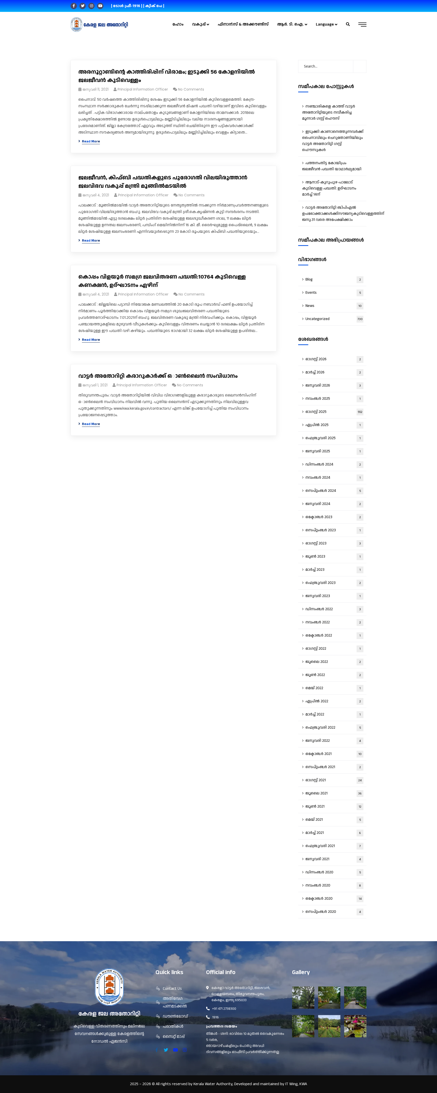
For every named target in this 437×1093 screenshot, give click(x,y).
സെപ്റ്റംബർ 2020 (333, 911)
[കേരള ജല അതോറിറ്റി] (99, 24)
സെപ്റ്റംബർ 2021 (333, 767)
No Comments (191, 89)
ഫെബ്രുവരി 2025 (333, 438)
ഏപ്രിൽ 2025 (333, 425)
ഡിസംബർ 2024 (333, 464)
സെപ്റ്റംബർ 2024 (333, 490)
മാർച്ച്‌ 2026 (333, 372)
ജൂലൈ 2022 (333, 661)
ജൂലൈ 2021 (333, 793)
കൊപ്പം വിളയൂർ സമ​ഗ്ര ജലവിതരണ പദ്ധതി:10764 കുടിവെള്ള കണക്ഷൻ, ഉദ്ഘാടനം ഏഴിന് (162, 281)
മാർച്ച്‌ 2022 (333, 714)
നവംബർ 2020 (333, 885)
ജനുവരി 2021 (333, 859)
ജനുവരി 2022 (333, 740)
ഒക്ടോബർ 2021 (333, 753)
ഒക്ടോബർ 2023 (333, 517)
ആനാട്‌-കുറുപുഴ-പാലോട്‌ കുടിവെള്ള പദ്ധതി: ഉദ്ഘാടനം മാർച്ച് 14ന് (329, 188)
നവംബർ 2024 (333, 477)
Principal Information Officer (143, 89)
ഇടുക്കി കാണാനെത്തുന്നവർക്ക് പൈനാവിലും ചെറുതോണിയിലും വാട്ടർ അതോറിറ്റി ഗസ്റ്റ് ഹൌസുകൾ (332, 141)
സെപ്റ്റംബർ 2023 (333, 530)
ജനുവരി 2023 (333, 596)
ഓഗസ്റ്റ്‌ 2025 (333, 411)
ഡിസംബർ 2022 (333, 609)
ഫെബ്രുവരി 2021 (333, 846)
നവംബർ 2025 (333, 398)
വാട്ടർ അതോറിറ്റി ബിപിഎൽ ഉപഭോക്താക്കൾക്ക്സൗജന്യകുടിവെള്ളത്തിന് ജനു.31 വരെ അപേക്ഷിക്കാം (334, 213)
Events (333, 292)
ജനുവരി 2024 (333, 504)
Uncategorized (334, 319)
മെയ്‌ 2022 (333, 688)
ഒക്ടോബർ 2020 (333, 898)
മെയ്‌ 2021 (333, 819)
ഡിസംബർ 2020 (333, 872)
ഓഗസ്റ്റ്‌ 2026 (333, 359)
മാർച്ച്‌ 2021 (333, 832)
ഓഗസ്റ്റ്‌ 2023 (333, 543)
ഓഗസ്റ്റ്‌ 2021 (333, 780)
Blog (333, 279)
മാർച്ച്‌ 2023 (333, 569)
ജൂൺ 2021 (333, 806)
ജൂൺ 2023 (333, 556)
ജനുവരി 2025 (333, 451)
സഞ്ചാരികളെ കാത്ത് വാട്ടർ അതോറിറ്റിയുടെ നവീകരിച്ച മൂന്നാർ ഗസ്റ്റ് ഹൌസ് (328, 112)
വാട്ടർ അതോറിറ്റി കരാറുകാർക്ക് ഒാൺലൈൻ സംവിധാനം (158, 376)
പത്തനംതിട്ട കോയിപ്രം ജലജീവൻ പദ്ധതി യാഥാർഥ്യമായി (331, 166)
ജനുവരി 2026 (333, 385)
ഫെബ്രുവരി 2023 (333, 582)
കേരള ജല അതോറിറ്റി (109, 1014)
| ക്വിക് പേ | (153, 6)
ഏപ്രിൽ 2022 (333, 701)
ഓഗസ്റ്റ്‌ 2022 (333, 648)
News (333, 305)
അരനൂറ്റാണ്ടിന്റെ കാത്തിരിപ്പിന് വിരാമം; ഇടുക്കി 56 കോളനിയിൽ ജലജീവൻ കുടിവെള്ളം (166, 76)
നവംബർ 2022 (333, 622)
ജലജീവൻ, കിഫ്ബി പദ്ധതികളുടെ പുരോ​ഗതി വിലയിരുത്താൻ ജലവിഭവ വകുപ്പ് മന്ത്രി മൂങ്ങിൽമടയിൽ (162, 182)
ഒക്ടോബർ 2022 (333, 635)
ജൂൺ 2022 (333, 675)
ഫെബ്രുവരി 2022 (333, 727)
